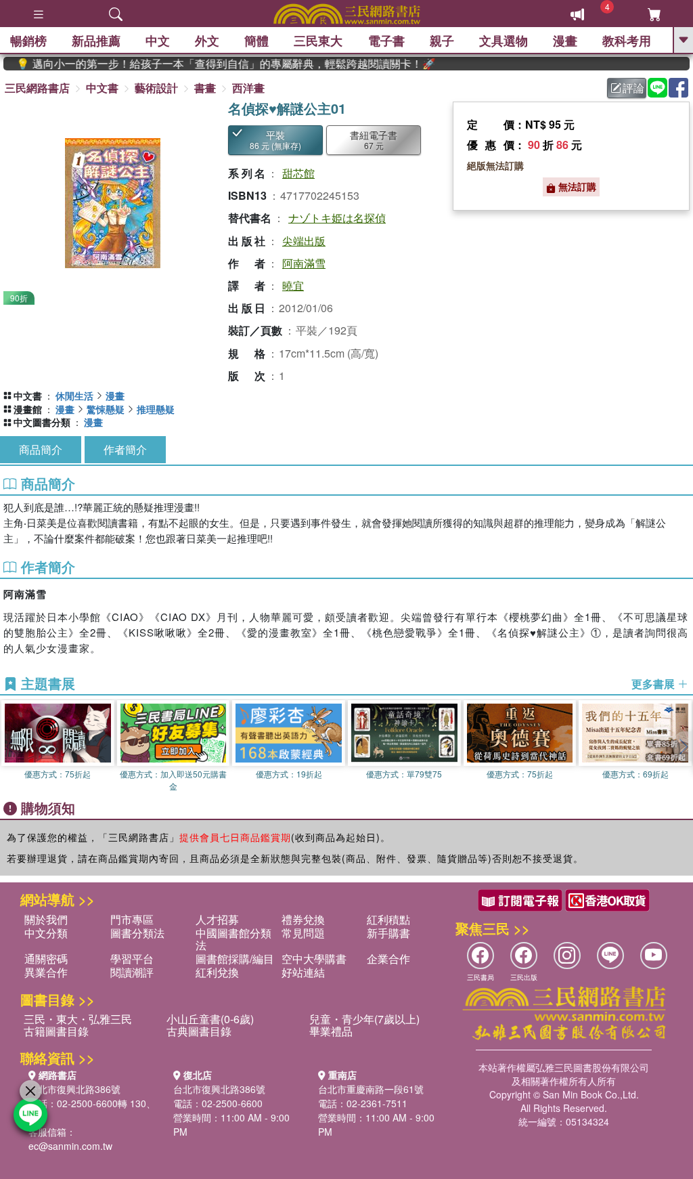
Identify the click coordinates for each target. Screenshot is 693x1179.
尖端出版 (304, 241)
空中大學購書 (314, 958)
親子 (442, 40)
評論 (633, 87)
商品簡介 (40, 449)
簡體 (256, 40)
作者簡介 (125, 449)
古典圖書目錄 (198, 1031)
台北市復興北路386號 (74, 1089)
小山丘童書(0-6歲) (210, 1019)
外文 (207, 40)
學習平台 (132, 958)
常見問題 (303, 933)
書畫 (205, 87)
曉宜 (293, 285)
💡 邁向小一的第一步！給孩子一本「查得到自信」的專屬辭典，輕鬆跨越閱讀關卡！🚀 (209, 63)
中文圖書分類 (42, 422)
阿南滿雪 (304, 263)
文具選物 (503, 40)
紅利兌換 (217, 972)
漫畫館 (28, 409)
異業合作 (46, 972)
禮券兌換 (303, 919)
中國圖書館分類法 (233, 939)
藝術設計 (156, 87)
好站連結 (303, 972)
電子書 (386, 40)
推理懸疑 (156, 409)
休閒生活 (74, 395)
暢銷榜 (28, 40)
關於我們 (46, 919)
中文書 (102, 87)
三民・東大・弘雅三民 (78, 1019)
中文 (158, 40)
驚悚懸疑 (106, 409)
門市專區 (132, 919)
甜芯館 (298, 173)
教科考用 (626, 40)
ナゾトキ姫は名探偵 (337, 218)
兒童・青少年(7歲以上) (364, 1019)
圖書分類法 (137, 933)
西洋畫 (248, 87)
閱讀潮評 (132, 972)
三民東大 (318, 40)
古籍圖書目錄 (56, 1031)
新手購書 (388, 933)
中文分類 (46, 933)
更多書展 (654, 684)
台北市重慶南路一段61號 (371, 1089)
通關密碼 (46, 958)
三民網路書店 (37, 87)
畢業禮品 (331, 1031)
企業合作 (388, 958)
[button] (683, 746)
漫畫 (565, 40)
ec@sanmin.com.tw (70, 1146)
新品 (96, 40)
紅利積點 (388, 919)
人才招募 (217, 919)
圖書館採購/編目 (235, 958)
